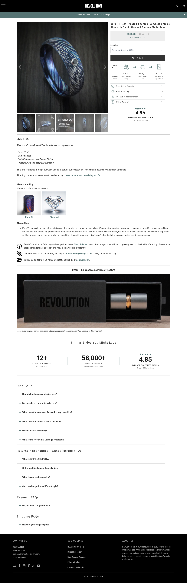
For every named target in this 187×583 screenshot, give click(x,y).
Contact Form (82, 260)
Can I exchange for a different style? (40, 486)
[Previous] (20, 67)
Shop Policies (80, 244)
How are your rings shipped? (36, 524)
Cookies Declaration (76, 567)
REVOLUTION (97, 577)
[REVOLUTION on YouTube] (38, 566)
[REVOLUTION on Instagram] (24, 566)
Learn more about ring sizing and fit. (82, 175)
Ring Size (114, 45)
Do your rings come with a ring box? (39, 403)
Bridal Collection (74, 552)
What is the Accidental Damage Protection (43, 439)
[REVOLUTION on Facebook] (20, 566)
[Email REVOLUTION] (15, 566)
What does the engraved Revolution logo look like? (47, 412)
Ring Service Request (76, 557)
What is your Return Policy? (35, 459)
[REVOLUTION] (93, 6)
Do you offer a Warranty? (34, 430)
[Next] (104, 67)
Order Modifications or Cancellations (40, 468)
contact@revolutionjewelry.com (26, 554)
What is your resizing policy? (36, 477)
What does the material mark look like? (41, 421)
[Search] (177, 6)
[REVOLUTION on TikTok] (34, 566)
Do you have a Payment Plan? (36, 505)
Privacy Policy (73, 562)
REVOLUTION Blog (75, 547)
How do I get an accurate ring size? (39, 394)
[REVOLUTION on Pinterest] (29, 566)
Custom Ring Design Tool (78, 253)
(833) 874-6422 (19, 557)
